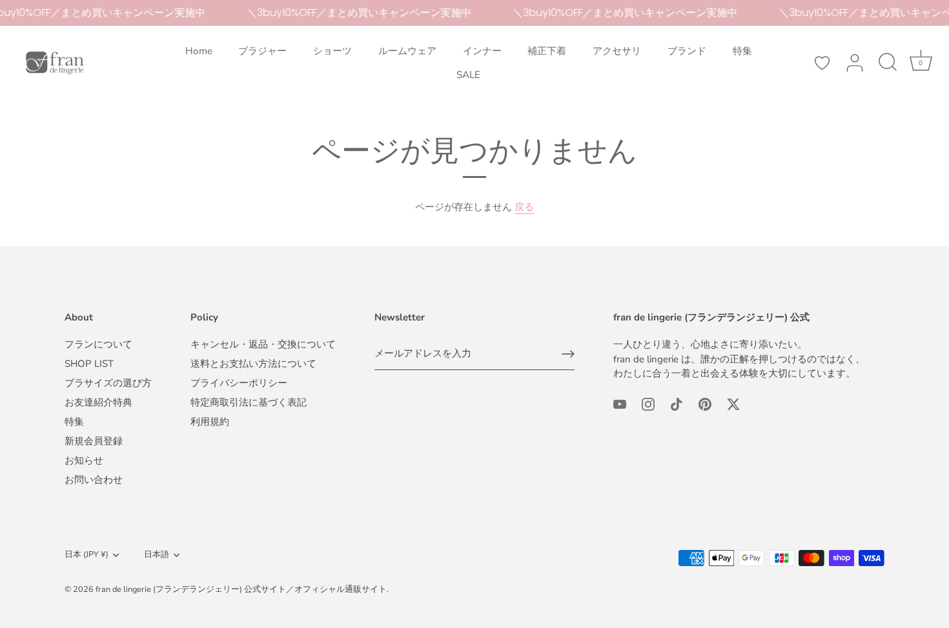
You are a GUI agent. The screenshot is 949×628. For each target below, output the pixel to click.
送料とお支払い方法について (253, 363)
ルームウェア (407, 50)
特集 (742, 50)
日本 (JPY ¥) (86, 555)
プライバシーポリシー (238, 383)
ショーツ (332, 50)
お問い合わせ (94, 479)
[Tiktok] (676, 403)
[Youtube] (619, 403)
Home (198, 50)
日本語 (156, 555)
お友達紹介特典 (98, 402)
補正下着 (546, 50)
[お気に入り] (822, 63)
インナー (482, 50)
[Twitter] (733, 403)
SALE (468, 74)
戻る (524, 207)
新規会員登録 (94, 441)
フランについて (98, 344)
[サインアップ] (568, 354)
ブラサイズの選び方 (108, 383)
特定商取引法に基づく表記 (248, 402)
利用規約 (209, 421)
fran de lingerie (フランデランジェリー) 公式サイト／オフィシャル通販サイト (241, 589)
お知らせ (84, 460)
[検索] (887, 63)
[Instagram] (648, 403)
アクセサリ (617, 50)
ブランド (687, 50)
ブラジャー (262, 50)
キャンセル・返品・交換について (263, 344)
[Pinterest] (705, 403)
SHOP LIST (89, 363)
